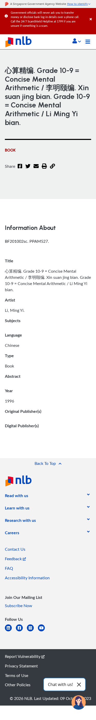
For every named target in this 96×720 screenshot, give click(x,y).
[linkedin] (10, 631)
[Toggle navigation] (87, 41)
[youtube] (43, 631)
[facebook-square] (21, 631)
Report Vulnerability (23, 656)
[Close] (92, 14)
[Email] (36, 169)
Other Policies (17, 685)
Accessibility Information (27, 578)
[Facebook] (20, 169)
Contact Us (15, 549)
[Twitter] (28, 169)
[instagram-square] (32, 631)
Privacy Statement (21, 666)
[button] (76, 41)
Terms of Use (16, 675)
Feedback (14, 559)
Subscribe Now (18, 605)
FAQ (9, 568)
